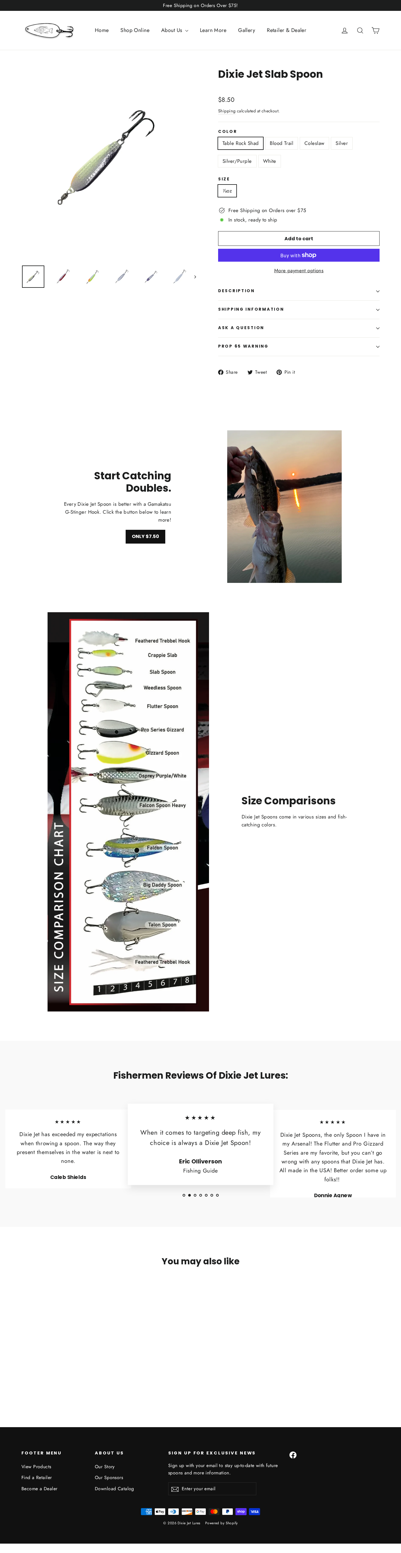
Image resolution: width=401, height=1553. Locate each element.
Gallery (246, 30)
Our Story (105, 1466)
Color (227, 131)
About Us (172, 30)
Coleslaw (314, 143)
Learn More (213, 30)
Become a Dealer (39, 1488)
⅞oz (227, 190)
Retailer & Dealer (286, 30)
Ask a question (241, 328)
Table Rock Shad (241, 143)
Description (236, 291)
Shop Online (134, 30)
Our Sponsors (109, 1477)
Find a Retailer (36, 1477)
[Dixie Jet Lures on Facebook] (292, 1455)
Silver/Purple (237, 161)
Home (102, 30)
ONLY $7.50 (145, 536)
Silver (342, 143)
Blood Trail (281, 143)
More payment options (299, 270)
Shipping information (251, 309)
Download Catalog (114, 1488)
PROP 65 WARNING (243, 346)
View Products (36, 1466)
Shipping (226, 111)
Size (224, 179)
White (269, 161)
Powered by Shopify (221, 1523)
